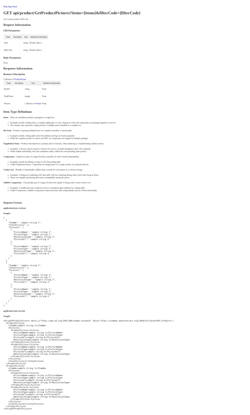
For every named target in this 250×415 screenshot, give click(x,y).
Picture (38, 103)
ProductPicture (20, 79)
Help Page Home (10, 6)
